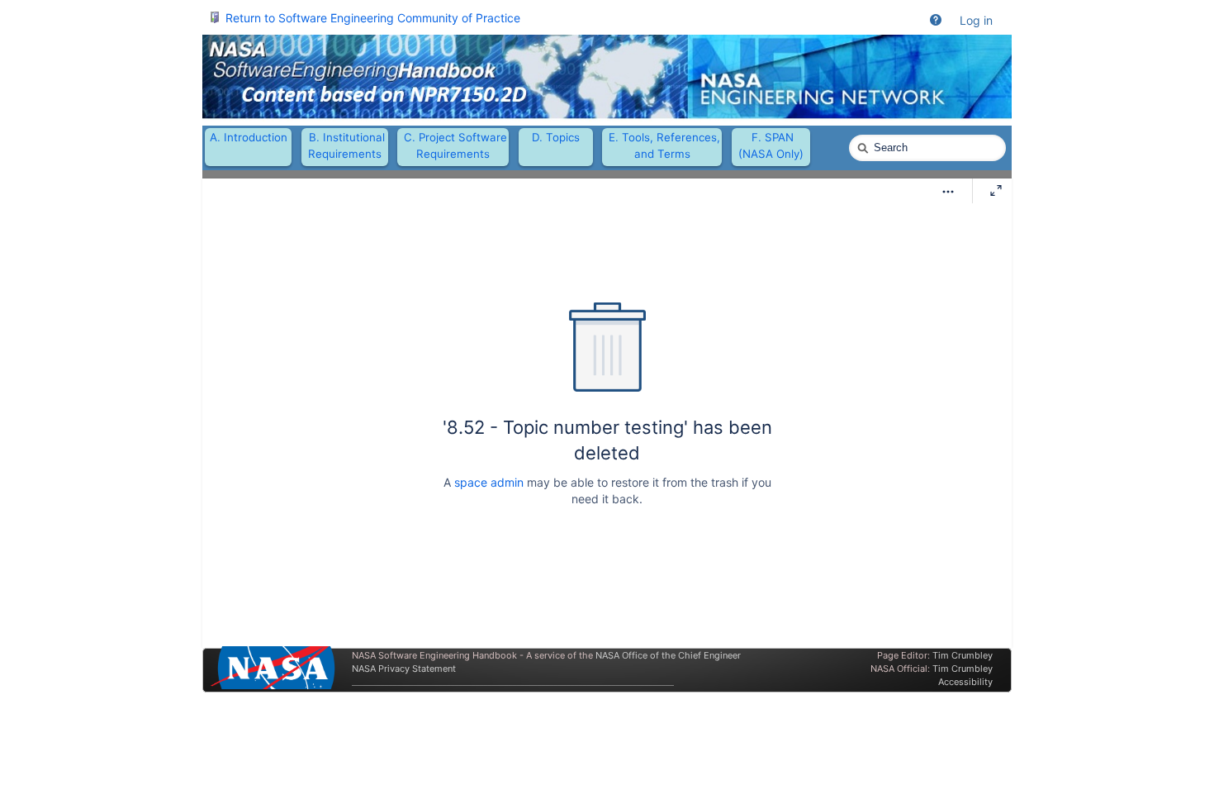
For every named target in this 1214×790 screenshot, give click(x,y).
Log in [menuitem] (976, 20)
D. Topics (556, 137)
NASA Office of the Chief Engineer (668, 655)
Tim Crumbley (962, 655)
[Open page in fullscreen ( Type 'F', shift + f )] (996, 190)
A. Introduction (248, 137)
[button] (935, 21)
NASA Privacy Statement (404, 668)
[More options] (948, 191)
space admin (489, 482)
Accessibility (965, 682)
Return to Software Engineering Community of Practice (372, 18)
